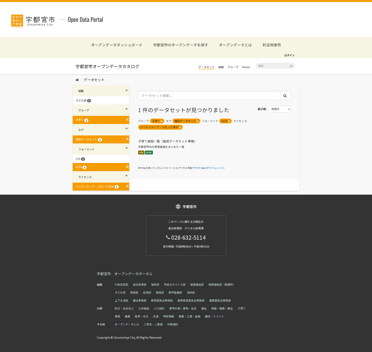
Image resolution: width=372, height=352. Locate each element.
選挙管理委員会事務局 (191, 300)
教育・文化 (141, 316)
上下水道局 (121, 300)
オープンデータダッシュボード (116, 44)
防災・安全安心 (124, 308)
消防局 (191, 292)
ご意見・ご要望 (153, 324)
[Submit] (291, 65)
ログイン (289, 55)
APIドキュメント (214, 167)
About (246, 67)
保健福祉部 (197, 284)
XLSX (149, 152)
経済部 (147, 292)
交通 (155, 316)
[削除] (161, 121)
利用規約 (172, 324)
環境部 (134, 292)
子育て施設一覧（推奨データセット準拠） (167, 141)
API (199, 167)
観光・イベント (214, 316)
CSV (141, 152)
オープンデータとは (235, 44)
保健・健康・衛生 (222, 308)
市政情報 (168, 316)
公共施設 (143, 308)
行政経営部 (121, 284)
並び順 (262, 109)
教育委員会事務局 (162, 300)
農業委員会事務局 (220, 300)
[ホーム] (77, 79)
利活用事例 (272, 44)
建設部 (160, 292)
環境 (117, 316)
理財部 (155, 284)
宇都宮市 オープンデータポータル (124, 273)
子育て (242, 308)
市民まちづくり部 (175, 284)
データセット (206, 67)
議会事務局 (139, 300)
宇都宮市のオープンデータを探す (180, 44)
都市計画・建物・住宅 (182, 308)
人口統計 (159, 308)
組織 (221, 67)
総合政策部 (139, 284)
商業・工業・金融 (189, 316)
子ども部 (120, 292)
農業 (127, 316)
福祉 (204, 308)
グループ (233, 67)
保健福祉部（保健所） (222, 284)
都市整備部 (175, 292)
